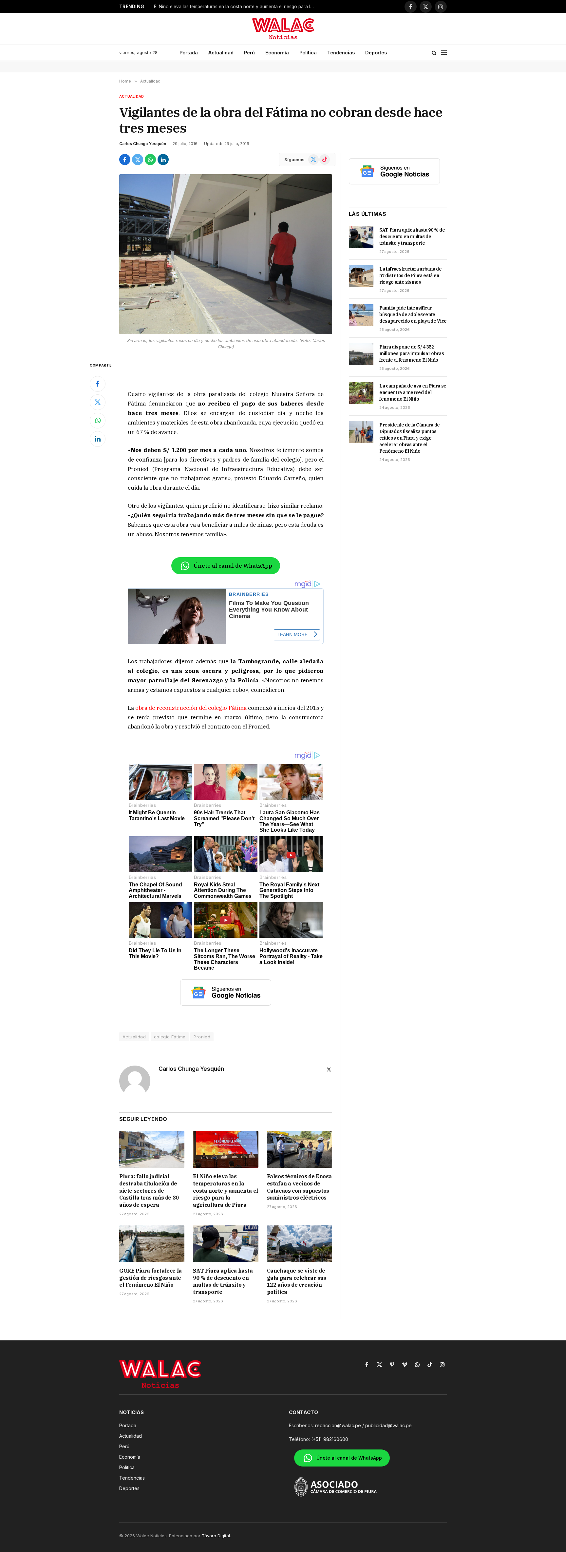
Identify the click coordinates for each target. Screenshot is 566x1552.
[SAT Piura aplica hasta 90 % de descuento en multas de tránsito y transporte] (225, 1243)
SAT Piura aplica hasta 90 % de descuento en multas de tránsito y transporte (223, 1281)
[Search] (434, 53)
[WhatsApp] (97, 420)
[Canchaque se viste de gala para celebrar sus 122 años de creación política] (299, 1243)
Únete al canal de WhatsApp (233, 565)
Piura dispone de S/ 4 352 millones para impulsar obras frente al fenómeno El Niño (411, 353)
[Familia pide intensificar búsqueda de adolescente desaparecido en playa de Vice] (361, 315)
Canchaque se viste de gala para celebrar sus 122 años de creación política (296, 1281)
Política (308, 52)
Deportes (376, 52)
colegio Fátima (169, 1036)
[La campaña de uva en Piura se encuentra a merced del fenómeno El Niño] (361, 393)
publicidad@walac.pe (388, 1425)
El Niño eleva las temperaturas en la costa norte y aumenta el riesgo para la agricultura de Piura (236, 6)
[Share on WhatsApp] (150, 159)
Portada (188, 52)
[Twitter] (97, 402)
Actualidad (221, 52)
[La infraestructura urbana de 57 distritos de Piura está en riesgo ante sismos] (361, 276)
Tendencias (341, 52)
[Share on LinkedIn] (163, 159)
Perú (249, 52)
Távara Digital (216, 1535)
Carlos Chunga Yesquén (142, 143)
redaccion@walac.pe (338, 1425)
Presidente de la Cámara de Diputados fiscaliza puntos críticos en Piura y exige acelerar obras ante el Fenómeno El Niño (409, 438)
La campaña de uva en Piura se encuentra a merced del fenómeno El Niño (412, 392)
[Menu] (444, 53)
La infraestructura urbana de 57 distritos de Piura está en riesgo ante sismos (410, 275)
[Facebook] (97, 384)
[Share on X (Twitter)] (137, 159)
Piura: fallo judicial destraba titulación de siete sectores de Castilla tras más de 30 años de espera (149, 1190)
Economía (277, 52)
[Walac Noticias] (283, 29)
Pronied (202, 1036)
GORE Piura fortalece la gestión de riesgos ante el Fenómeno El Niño (150, 1277)
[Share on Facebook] (124, 159)
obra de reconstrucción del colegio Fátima (191, 707)
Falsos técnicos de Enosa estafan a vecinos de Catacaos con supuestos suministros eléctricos (299, 1187)
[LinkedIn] (97, 439)
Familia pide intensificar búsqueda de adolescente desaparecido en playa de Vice (413, 314)
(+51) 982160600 (329, 1439)
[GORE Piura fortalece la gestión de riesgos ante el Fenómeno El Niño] (151, 1243)
